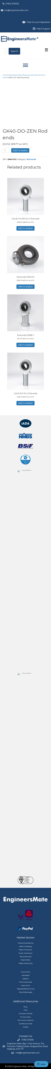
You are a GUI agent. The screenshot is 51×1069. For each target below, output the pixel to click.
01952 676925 (12, 3)
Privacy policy (25, 1017)
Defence (25, 979)
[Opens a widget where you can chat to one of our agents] (41, 1064)
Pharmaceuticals (25, 982)
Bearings (13, 75)
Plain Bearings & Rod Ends (29, 75)
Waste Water (25, 960)
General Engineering (25, 943)
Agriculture (25, 985)
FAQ (25, 1010)
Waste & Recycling (25, 963)
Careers (25, 1027)
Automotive (25, 972)
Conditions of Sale (25, 1024)
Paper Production (25, 950)
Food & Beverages (25, 992)
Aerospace (25, 975)
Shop (25, 1007)
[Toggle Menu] (25, 65)
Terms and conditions (25, 1020)
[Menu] (46, 50)
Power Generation (25, 953)
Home (5, 75)
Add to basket (20, 150)
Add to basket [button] (25, 228)
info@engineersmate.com (16, 10)
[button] (14, 51)
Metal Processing (25, 946)
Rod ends (31, 159)
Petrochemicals (25, 957)
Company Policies (25, 1013)
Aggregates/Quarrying (25, 989)
